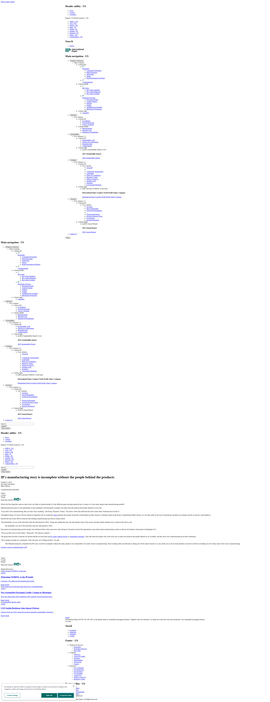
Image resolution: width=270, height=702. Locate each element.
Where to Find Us (80, 677)
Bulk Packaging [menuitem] (91, 72)
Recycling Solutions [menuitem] (93, 90)
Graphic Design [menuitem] (91, 101)
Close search (6, 428)
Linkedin (73, 634)
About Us (77, 654)
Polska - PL (73, 29)
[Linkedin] (17, 500)
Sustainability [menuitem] (74, 134)
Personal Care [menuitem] (87, 130)
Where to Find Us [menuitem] (92, 179)
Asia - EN (73, 23)
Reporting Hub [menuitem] (87, 144)
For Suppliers (78, 673)
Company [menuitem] (73, 160)
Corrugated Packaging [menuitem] (93, 70)
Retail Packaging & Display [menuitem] (95, 78)
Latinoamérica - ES (76, 37)
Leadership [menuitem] (90, 173)
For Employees (79, 670)
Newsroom (77, 662)
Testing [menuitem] (88, 105)
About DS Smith (79, 656)
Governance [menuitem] (90, 218)
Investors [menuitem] (73, 199)
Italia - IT (73, 27)
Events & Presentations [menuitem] (94, 210)
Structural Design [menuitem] (92, 100)
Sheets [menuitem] (88, 76)
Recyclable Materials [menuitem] (93, 92)
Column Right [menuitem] (83, 222)
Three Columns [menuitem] (79, 63)
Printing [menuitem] (89, 103)
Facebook (73, 630)
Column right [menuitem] (82, 111)
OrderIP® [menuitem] (85, 113)
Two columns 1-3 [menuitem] (80, 136)
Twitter (72, 636)
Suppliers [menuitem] (89, 183)
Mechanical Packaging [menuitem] (94, 109)
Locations (73, 14)
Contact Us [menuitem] (73, 234)
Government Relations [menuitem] (93, 185)
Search (72, 46)
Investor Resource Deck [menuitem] (94, 216)
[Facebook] (15, 500)
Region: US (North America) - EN (76, 18)
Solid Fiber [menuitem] (90, 74)
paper (56, 515)
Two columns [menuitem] (78, 117)
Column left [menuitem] (82, 65)
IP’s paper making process (59, 536)
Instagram (73, 632)
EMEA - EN (74, 22)
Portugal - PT (74, 33)
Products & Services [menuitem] (76, 61)
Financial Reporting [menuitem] (93, 214)
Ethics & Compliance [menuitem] (93, 175)
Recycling (77, 651)
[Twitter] (20, 500)
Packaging (77, 647)
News (72, 11)
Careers (72, 12)
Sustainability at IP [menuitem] (88, 140)
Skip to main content (8, 2)
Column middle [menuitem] (83, 84)
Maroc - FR (73, 35)
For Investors (78, 671)
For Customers (79, 668)
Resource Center (79, 679)
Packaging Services (80, 649)
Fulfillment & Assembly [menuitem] (94, 107)
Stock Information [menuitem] (92, 209)
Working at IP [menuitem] (91, 181)
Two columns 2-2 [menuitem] (80, 162)
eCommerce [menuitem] (86, 121)
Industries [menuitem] (73, 115)
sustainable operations (77, 536)
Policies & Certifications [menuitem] (90, 142)
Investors (77, 658)
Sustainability (78, 660)
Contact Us (77, 675)
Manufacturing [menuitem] (87, 128)
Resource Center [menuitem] (92, 177)
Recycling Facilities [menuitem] (93, 94)
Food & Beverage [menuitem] (88, 123)
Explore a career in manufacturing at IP (14, 547)
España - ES (74, 31)
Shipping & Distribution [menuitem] (90, 132)
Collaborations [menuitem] (87, 146)
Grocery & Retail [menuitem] (88, 125)
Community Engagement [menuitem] (94, 171)
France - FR (74, 25)
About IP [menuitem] (89, 168)
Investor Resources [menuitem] (92, 220)
